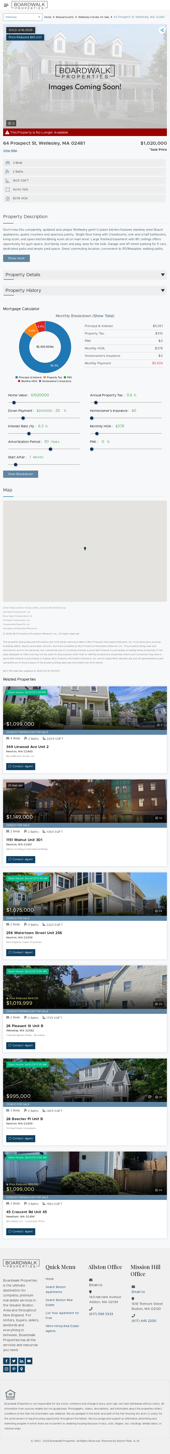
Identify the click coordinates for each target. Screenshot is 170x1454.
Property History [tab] (23, 290)
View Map (10, 150)
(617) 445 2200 (144, 1321)
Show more (16, 258)
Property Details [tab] (23, 275)
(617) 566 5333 (101, 1314)
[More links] (162, 30)
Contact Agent (23, 766)
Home (50, 1279)
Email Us (95, 1285)
